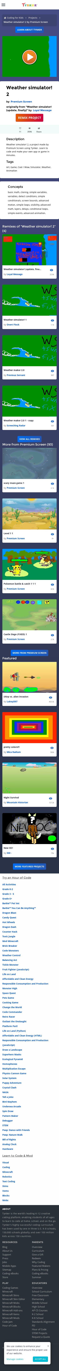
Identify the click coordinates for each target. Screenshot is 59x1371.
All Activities (9, 884)
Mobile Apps (9, 1265)
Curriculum (38, 1250)
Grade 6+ (7, 898)
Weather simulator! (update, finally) (22, 269)
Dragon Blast (9, 912)
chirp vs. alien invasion (16, 696)
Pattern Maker (10, 1115)
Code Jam (7, 1321)
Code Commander (12, 1011)
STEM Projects (39, 1333)
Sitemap (6, 1269)
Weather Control (11, 955)
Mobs (5, 1200)
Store (5, 1277)
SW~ (9, 852)
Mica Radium (14, 752)
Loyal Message (42, 110)
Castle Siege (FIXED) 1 (15, 634)
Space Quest (9, 993)
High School (38, 1306)
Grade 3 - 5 (8, 893)
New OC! (8, 847)
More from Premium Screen (29, 652)
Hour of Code (9, 1325)
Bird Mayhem (9, 1101)
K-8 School (37, 1318)
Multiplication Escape (13, 1068)
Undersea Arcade (11, 1106)
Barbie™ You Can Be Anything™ (19, 908)
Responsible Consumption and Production (25, 983)
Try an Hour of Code (16, 877)
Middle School (39, 1302)
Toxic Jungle (8, 936)
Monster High (9, 988)
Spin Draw (7, 1111)
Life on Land (9, 974)
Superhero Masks (11, 1054)
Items (5, 1190)
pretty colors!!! (12, 746)
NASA (5, 1092)
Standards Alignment (43, 1321)
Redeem (36, 1258)
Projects (32, 17)
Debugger (7, 1120)
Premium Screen (21, 101)
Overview (37, 1247)
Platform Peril (9, 1026)
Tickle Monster (10, 964)
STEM (5, 1125)
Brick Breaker (9, 945)
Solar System (9, 1078)
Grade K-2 (7, 889)
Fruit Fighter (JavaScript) (15, 969)
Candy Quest (9, 917)
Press (5, 1258)
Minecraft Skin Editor (13, 1299)
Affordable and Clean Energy (17, 978)
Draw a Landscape (12, 1049)
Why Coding (38, 1262)
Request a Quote (41, 1336)
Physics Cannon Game (14, 1073)
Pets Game (8, 997)
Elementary (38, 1299)
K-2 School (37, 1314)
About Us (7, 1250)
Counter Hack (9, 931)
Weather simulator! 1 (15, 319)
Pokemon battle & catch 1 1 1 (20, 583)
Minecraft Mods (11, 1318)
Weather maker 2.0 (14, 370)
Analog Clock (9, 1144)
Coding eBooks (10, 1273)
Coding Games (10, 1287)
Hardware (7, 1148)
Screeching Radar (16, 425)
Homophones (9, 1063)
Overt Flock (13, 324)
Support (6, 1254)
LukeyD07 (12, 701)
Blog (4, 1247)
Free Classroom (40, 1295)
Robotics (7, 1176)
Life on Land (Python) (14, 1030)
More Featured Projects (29, 866)
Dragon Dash (9, 926)
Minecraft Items (10, 1314)
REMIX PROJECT (29, 118)
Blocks (5, 1195)
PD (33, 1325)
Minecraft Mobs (11, 1302)
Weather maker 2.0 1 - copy (19, 420)
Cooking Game (10, 1002)
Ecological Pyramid (12, 1059)
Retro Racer (8, 1016)
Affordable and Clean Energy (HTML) (22, 1035)
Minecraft (7, 1171)
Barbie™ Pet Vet (10, 903)
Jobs (4, 1262)
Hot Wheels (8, 922)
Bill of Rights (9, 1139)
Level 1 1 (8, 533)
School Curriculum (42, 1291)
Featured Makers (41, 1265)
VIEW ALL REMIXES (29, 439)
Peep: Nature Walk (12, 1134)
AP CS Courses (40, 1310)
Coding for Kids (15, 17)
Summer (36, 1277)
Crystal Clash (9, 1087)
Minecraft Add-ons (12, 1310)
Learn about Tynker (29, 29)
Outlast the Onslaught (14, 1021)
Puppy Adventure (11, 1082)
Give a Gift (37, 1254)
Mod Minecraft (10, 941)
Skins (5, 1186)
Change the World (12, 1007)
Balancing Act (9, 960)
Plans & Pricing (40, 1269)
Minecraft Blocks (11, 1306)
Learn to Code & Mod (17, 1156)
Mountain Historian (17, 802)
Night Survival (11, 797)
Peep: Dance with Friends (16, 1130)
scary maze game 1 (14, 482)
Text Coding (8, 1181)
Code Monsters (10, 950)
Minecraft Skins (10, 1295)
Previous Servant (16, 375)
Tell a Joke (7, 1096)
